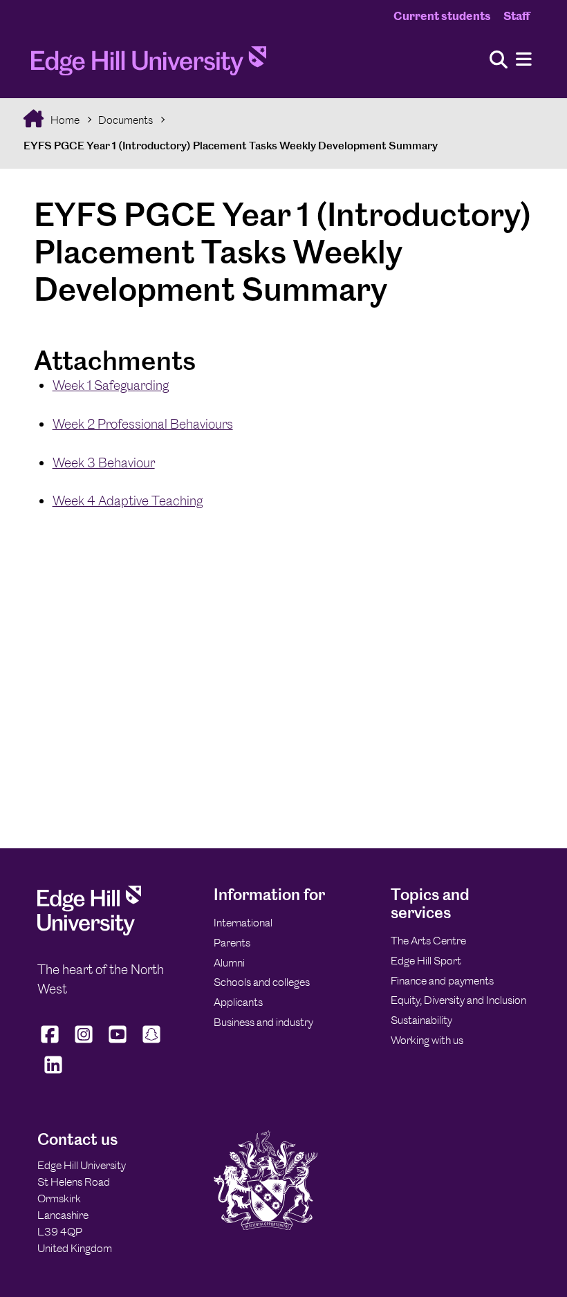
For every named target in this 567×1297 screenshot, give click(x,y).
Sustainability (421, 1020)
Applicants (238, 1002)
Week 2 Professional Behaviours (143, 424)
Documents (125, 120)
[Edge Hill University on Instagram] (84, 1042)
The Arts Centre (428, 940)
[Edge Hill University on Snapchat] (151, 1042)
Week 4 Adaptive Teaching (128, 501)
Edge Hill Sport (426, 960)
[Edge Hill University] (89, 931)
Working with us (427, 1040)
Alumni (229, 962)
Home (64, 120)
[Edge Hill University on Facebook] (51, 1042)
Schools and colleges (262, 982)
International (243, 922)
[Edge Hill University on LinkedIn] (52, 1073)
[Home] (148, 65)
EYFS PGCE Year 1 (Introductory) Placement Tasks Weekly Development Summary (231, 145)
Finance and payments (442, 980)
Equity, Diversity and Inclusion (458, 1000)
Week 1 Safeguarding (111, 385)
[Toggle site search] (498, 60)
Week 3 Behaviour (104, 463)
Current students (442, 16)
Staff (516, 16)
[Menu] (524, 60)
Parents (232, 942)
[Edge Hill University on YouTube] (117, 1042)
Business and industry (263, 1022)
